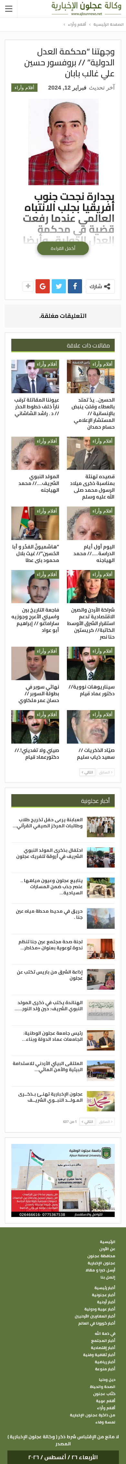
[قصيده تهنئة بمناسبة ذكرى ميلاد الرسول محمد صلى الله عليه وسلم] (91, 453)
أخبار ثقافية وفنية (99, 1355)
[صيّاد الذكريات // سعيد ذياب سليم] (91, 727)
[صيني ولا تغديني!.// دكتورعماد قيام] (35, 727)
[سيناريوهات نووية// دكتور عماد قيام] (91, 663)
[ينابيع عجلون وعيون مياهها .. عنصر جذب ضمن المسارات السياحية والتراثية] (101, 888)
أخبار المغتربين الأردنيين (95, 1316)
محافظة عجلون (101, 1256)
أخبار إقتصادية (103, 1348)
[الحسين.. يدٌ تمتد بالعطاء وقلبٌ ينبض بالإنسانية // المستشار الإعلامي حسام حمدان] (91, 376)
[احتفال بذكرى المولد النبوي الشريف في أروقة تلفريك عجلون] (101, 857)
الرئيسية (107, 1242)
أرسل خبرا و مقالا (100, 1270)
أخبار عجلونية (103, 1295)
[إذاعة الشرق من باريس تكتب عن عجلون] (101, 979)
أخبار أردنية (106, 1302)
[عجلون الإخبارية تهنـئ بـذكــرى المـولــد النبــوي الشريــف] (101, 1101)
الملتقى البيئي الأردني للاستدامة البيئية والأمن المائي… (48, 1066)
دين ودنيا (107, 1379)
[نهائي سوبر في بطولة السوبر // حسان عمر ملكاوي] (35, 663)
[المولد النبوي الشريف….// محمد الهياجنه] (35, 453)
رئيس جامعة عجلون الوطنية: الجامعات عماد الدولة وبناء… (52, 1036)
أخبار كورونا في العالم (96, 1323)
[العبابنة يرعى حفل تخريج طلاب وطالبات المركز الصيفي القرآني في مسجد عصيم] (101, 827)
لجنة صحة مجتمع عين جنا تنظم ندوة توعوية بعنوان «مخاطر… (50, 944)
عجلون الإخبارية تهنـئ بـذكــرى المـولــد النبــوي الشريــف (50, 1097)
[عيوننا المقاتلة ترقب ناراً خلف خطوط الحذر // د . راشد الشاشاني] (35, 376)
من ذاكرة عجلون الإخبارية (92, 1415)
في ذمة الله (105, 1333)
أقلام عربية (105, 1401)
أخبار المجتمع (103, 1340)
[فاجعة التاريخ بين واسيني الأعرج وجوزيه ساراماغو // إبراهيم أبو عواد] (35, 587)
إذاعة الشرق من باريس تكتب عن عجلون (50, 975)
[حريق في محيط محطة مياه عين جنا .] (101, 918)
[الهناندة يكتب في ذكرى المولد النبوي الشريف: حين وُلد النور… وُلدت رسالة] (101, 1010)
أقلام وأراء (24, 87)
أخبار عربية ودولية (99, 1309)
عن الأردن (107, 1249)
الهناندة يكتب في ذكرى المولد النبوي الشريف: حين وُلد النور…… (49, 1005)
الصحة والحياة (102, 1386)
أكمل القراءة (63, 248)
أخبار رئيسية (104, 1288)
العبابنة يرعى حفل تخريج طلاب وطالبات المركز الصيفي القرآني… (48, 822)
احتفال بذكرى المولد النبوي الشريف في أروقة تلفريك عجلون (49, 853)
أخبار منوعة (105, 1369)
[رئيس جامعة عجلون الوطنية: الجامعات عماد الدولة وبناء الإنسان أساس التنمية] (101, 1040)
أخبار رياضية (105, 1362)
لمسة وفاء (105, 1422)
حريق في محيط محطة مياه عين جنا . (49, 914)
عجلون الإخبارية (101, 1263)
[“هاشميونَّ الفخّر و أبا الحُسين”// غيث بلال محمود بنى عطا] (35, 523)
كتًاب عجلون (104, 1394)
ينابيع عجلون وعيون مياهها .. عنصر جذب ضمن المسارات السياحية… (51, 886)
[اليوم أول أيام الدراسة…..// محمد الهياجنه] (91, 523)
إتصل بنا (107, 1277)
